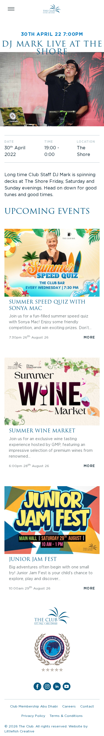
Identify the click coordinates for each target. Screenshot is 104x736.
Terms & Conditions (66, 716)
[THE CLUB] (52, 8)
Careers (69, 706)
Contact (87, 706)
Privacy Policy (33, 716)
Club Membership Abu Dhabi (34, 706)
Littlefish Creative (19, 731)
